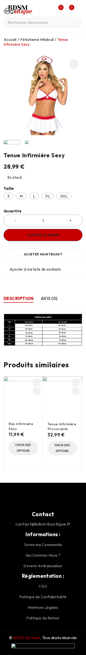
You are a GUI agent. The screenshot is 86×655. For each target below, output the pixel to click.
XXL (64, 196)
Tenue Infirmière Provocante (62, 426)
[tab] (19, 299)
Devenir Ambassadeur (43, 565)
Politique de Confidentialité (42, 596)
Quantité (13, 211)
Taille (9, 188)
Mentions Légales (43, 607)
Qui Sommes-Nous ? (43, 555)
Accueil (10, 39)
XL (47, 196)
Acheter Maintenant (43, 254)
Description (19, 298)
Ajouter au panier (43, 235)
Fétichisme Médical (37, 39)
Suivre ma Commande (43, 544)
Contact (43, 514)
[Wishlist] (33, 269)
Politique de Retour (43, 618)
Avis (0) (49, 298)
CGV (43, 586)
